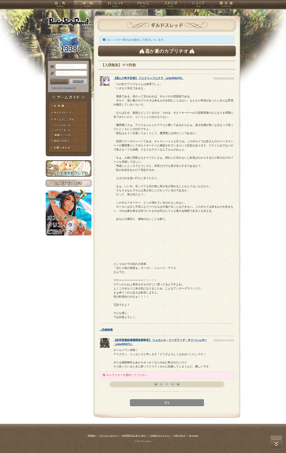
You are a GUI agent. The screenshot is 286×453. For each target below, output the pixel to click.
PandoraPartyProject (68, 21)
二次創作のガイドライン (159, 436)
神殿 (88, 5)
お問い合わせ (68, 148)
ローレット (115, 5)
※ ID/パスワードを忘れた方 (64, 88)
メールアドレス (51, 67)
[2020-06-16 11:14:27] (224, 340)
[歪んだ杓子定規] (105, 84)
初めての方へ (68, 141)
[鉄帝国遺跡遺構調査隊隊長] (105, 346)
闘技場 (226, 5)
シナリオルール (68, 125)
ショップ (198, 5)
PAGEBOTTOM (276, 442)
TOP (60, 5)
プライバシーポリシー (108, 436)
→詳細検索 (106, 329)
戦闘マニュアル (68, 135)
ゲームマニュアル (68, 119)
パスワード (51, 73)
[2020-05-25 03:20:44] (224, 78)
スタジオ (170, 5)
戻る (167, 402)
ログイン (59, 81)
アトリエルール (68, 130)
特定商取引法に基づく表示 (133, 436)
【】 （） (148, 78)
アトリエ (143, 5)
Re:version (193, 436)
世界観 (68, 106)
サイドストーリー (68, 113)
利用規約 (92, 436)
